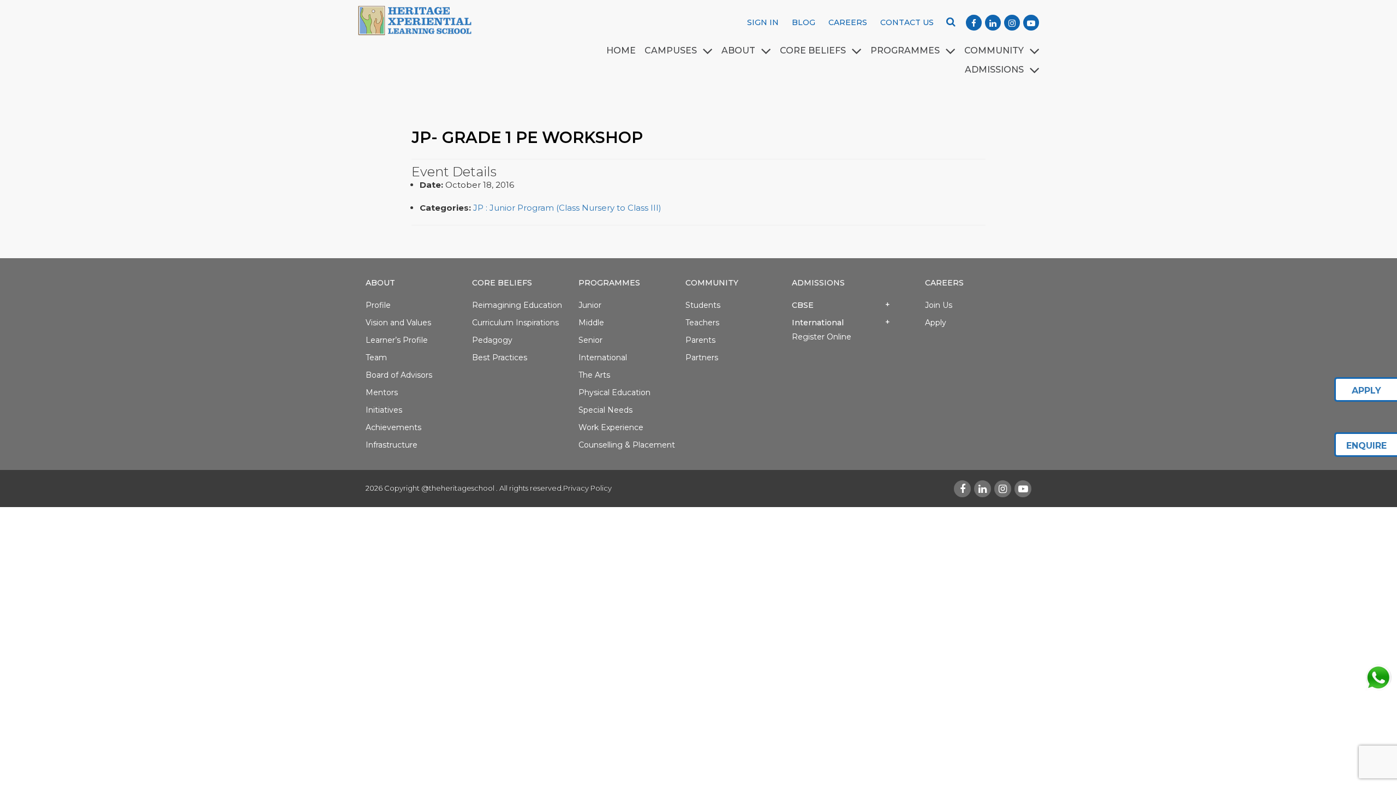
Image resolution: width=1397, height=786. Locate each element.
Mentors (382, 392)
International (602, 357)
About (380, 283)
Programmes (609, 283)
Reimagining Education (517, 305)
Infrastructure (391, 445)
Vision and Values (398, 322)
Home (621, 50)
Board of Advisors (399, 375)
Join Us (938, 305)
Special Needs (605, 410)
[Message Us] (1378, 677)
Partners (701, 357)
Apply (935, 322)
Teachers (702, 322)
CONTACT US (907, 22)
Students (702, 305)
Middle (591, 322)
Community (994, 50)
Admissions (818, 283)
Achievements (393, 427)
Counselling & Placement (626, 445)
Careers (944, 283)
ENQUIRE (1366, 445)
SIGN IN (763, 22)
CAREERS (847, 22)
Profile (378, 305)
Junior (589, 305)
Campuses (670, 50)
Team (376, 357)
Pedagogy (492, 340)
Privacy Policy (587, 488)
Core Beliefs (813, 50)
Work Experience (610, 427)
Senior (590, 340)
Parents (700, 340)
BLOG (803, 22)
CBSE (803, 305)
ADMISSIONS (994, 69)
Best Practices (499, 357)
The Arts (594, 375)
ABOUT (738, 50)
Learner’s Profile (397, 340)
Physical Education (614, 392)
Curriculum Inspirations (515, 322)
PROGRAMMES (905, 50)
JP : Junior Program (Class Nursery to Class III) (567, 208)
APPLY (1366, 390)
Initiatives (384, 410)
